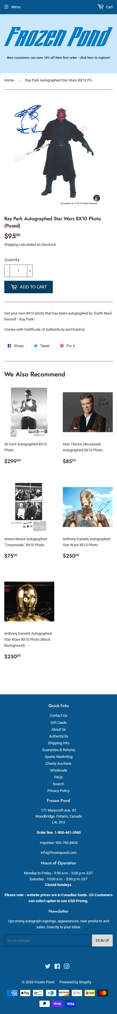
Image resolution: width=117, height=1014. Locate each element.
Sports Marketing (58, 757)
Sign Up (102, 940)
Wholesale (58, 770)
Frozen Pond (44, 982)
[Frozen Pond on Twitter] (48, 967)
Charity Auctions (58, 763)
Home (9, 80)
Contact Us (58, 715)
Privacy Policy (58, 791)
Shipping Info (58, 743)
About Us (58, 729)
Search (58, 784)
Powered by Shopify (75, 982)
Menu (15, 7)
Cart (109, 7)
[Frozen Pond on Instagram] (67, 967)
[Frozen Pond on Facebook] (57, 967)
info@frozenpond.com (58, 852)
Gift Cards (59, 722)
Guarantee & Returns (58, 750)
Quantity (12, 259)
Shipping (11, 244)
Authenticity (58, 736)
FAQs (58, 777)
